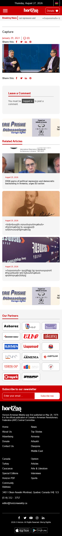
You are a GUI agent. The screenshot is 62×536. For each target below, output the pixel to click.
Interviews (36, 473)
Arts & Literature (39, 468)
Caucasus (7, 468)
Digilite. (48, 522)
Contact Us (8, 446)
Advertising (7, 436)
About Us (7, 431)
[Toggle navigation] (5, 11)
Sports (34, 478)
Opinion (34, 458)
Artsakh (35, 441)
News (34, 426)
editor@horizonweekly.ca (14, 503)
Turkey (5, 463)
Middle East (37, 450)
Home (5, 426)
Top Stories (36, 431)
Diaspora (35, 446)
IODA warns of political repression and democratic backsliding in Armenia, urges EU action (29, 182)
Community (8, 482)
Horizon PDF (8, 478)
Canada (6, 458)
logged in (28, 101)
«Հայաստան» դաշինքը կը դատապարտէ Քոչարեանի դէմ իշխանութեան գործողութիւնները (28, 273)
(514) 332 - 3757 (11, 497)
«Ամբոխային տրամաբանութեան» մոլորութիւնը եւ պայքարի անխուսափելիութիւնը (24, 227)
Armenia (35, 436)
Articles (34, 463)
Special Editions (10, 473)
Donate (51, 10)
